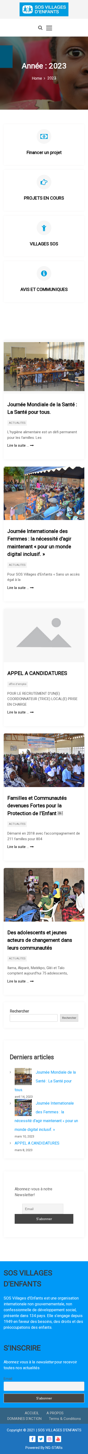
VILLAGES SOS (44, 243)
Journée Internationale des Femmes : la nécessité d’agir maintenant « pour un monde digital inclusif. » (39, 542)
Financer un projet (44, 152)
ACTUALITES (17, 422)
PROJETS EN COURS (44, 198)
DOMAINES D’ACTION (24, 1418)
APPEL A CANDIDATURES (37, 673)
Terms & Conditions (65, 1418)
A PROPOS (55, 1413)
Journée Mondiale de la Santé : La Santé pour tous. (42, 408)
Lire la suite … (18, 445)
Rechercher (19, 1011)
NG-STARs (54, 1447)
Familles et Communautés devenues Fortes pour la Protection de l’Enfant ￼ (37, 805)
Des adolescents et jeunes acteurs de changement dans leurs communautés (39, 940)
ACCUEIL (32, 1413)
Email (8, 1379)
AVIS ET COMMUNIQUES (44, 289)
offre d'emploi (17, 684)
